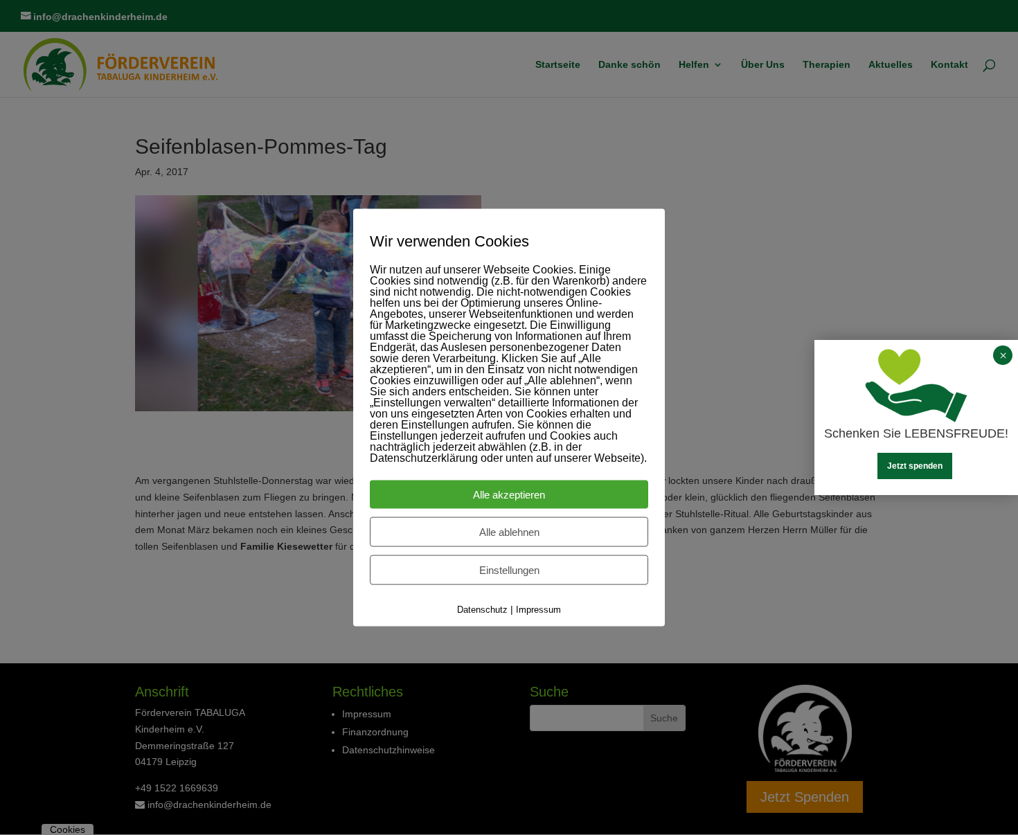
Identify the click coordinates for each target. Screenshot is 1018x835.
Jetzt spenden (915, 466)
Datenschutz (482, 609)
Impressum (538, 609)
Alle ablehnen (509, 532)
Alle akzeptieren (509, 495)
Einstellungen (509, 570)
